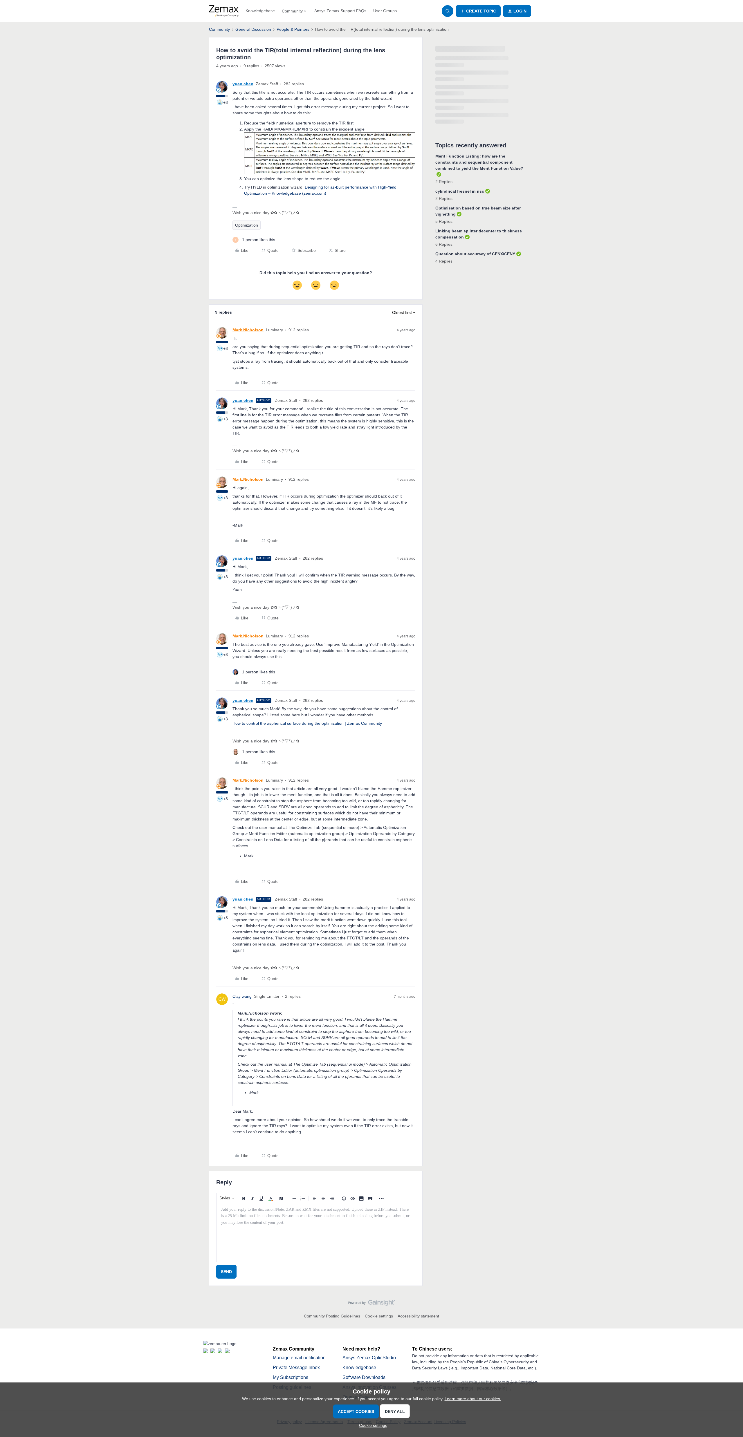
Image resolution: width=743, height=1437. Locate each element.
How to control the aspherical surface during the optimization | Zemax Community (307, 723)
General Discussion (253, 29)
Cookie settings (379, 1316)
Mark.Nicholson (248, 330)
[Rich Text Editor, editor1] (316, 1233)
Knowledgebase (260, 10)
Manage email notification (299, 1357)
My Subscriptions (290, 1377)
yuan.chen (242, 84)
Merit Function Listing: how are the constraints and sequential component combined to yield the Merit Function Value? (479, 162)
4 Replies (443, 261)
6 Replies (443, 244)
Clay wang (242, 996)
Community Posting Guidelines (332, 1316)
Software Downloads (363, 1377)
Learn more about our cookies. (473, 1398)
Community (219, 29)
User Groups (385, 10)
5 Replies (443, 221)
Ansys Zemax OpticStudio (369, 1357)
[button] (478, 11)
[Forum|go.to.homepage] (224, 11)
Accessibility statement (418, 1316)
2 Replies (443, 181)
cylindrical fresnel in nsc (459, 191)
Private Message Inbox (296, 1367)
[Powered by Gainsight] (371, 1304)
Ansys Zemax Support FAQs (340, 10)
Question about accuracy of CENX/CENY (475, 254)
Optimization (246, 225)
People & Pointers (293, 29)
